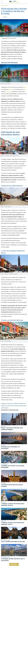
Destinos (3, 426)
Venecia (11, 89)
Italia (25, 87)
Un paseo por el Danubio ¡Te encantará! (10, 447)
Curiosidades (4, 464)
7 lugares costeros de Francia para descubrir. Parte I (12, 523)
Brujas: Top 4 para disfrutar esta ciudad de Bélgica (12, 428)
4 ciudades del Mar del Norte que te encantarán (13, 559)
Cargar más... (14, 564)
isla (25, 89)
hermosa (8, 91)
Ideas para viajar (4, 5)
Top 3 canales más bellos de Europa (13, 541)
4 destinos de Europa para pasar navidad (12, 485)
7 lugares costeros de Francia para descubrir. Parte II (12, 504)
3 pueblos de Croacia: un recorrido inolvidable (12, 466)
